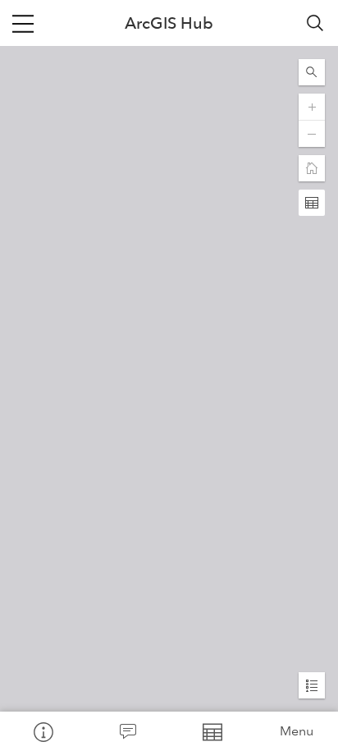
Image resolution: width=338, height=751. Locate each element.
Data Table (211, 731)
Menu (296, 731)
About (42, 731)
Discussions (126, 731)
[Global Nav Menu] (23, 23)
